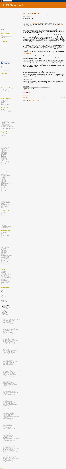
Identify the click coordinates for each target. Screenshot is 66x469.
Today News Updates (5, 202)
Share (24, 89)
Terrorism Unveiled (5, 235)
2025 (3, 288)
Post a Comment (26, 95)
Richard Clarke (4, 279)
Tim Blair (3, 199)
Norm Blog (3, 173)
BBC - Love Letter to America (8, 390)
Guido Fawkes (4, 153)
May (4, 312)
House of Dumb (4, 221)
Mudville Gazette (4, 100)
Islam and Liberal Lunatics (7, 395)
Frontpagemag (4, 151)
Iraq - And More (5, 429)
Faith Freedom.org (5, 256)
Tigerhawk (3, 198)
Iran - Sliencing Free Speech (8, 360)
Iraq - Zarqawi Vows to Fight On (8, 371)
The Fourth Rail (4, 193)
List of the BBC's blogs (5, 161)
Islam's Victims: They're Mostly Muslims (10, 404)
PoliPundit (3, 178)
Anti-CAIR (3, 253)
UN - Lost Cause (6, 445)
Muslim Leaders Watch (5, 265)
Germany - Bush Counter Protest (8, 449)
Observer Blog (5, 334)
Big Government (4, 136)
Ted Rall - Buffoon (6, 349)
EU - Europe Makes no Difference (9, 400)
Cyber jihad (5, 393)
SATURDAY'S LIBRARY (7, 405)
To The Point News (5, 201)
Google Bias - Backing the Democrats (9, 450)
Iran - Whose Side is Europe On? (9, 339)
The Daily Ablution (4, 214)
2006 (3, 301)
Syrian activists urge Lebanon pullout (9, 351)
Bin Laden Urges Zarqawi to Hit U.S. (9, 317)
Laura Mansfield (4, 258)
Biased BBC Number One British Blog (9, 389)
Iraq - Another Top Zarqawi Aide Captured (10, 343)
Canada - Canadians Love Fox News (9, 396)
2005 (3, 302)
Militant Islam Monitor (5, 243)
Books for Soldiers (4, 90)
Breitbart (2, 139)
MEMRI (2, 244)
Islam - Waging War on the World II (9, 457)
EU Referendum (4, 148)
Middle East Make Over (7, 322)
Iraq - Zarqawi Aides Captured (8, 419)
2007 (3, 300)
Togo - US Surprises (6, 369)
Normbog (25, 20)
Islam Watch (3, 252)
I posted (30, 15)
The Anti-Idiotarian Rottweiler (7, 190)
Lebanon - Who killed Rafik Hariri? (9, 352)
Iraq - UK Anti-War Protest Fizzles (9, 440)
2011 (3, 295)
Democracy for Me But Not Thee (8, 353)
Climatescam (3, 140)
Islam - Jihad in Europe (7, 324)
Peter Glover (3, 225)
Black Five (3, 101)
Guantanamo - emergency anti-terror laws (10, 329)
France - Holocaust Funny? (8, 347)
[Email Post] (33, 88)
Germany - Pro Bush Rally (7, 359)
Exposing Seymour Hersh (6, 274)
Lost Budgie (3, 248)
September (5, 307)
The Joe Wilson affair (5, 273)
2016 (3, 290)
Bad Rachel (3, 135)
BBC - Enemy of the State (7, 425)
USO (2, 93)
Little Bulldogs (4, 251)
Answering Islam (4, 246)
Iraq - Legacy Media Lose (31, 13)
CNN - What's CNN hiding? (8, 436)
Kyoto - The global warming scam (9, 413)
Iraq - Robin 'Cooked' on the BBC (9, 452)
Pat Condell (3, 176)
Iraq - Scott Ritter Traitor (7, 427)
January (5, 462)
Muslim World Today (5, 257)
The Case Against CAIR (6, 119)
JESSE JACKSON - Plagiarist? (8, 366)
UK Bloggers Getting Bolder (8, 442)
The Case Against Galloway (6, 120)
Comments (5, 37)
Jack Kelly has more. (27, 53)
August (4, 308)
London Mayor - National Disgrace (9, 363)
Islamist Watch (4, 250)
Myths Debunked (4, 121)
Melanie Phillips (4, 215)
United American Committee (6, 255)
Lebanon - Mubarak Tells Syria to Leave (10, 350)
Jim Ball (2, 249)
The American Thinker (5, 189)
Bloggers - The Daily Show (7, 415)
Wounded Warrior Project (6, 94)
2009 (3, 297)
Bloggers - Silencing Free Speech (9, 428)
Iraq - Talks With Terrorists (7, 401)
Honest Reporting (4, 220)
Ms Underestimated (5, 170)
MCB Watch (3, 245)
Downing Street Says (5, 147)
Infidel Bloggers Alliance (6, 259)
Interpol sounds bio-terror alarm (8, 362)
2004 (3, 464)
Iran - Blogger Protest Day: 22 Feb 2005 (10, 402)
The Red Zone (4, 237)
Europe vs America (6, 365)
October (5, 306)
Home (44, 97)
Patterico (3, 177)
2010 (3, 296)
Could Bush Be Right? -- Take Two (9, 342)
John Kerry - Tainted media (7, 332)
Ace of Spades (4, 134)
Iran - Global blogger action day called (9, 375)
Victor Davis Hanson (5, 205)
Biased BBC (3, 212)
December (5, 304)
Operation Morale (4, 92)
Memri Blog (3, 260)
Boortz (2, 138)
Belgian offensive (6, 354)
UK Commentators (5, 204)
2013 (3, 292)
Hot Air (2, 155)
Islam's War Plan (4, 118)
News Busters (4, 172)
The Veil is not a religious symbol (8, 128)
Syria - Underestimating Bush (8, 435)
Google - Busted (6, 437)
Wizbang (3, 207)
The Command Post (5, 192)
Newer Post (25, 97)
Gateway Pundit (4, 152)
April (4, 313)
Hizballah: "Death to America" (8, 364)
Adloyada (3, 223)
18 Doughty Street (4, 227)
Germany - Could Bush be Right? (9, 348)
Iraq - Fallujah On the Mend (8, 434)
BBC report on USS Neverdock (7, 126)
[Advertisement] (9, 19)
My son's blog (4, 171)
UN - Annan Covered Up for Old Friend (9, 377)
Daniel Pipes (3, 238)
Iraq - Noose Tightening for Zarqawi (9, 394)
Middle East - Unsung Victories (8, 423)
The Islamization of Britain (6, 124)
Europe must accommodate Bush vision (10, 384)
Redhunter (3, 182)
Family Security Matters (6, 262)
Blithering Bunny (4, 216)
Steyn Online (3, 188)
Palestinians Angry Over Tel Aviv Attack (9, 333)
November (5, 305)
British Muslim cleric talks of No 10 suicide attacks (11, 387)
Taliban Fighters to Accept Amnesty (9, 372)
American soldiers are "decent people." (10, 431)
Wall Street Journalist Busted (8, 382)
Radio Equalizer (4, 180)
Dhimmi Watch (4, 240)
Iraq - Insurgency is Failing (7, 381)
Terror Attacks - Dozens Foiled (8, 418)
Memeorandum (4, 164)
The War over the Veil (5, 281)
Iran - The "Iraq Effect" (7, 380)
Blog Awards (5, 430)
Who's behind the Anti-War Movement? (9, 117)
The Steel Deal (4, 194)
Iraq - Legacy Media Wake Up (8, 323)
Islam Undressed (4, 282)
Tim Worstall (3, 200)
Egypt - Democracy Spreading (8, 337)
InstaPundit (3, 157)
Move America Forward (5, 169)
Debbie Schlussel (4, 145)
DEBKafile (3, 146)
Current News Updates (5, 144)
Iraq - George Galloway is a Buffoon (9, 409)
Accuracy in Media (4, 133)
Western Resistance (5, 247)
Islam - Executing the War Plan (8, 453)
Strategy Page (4, 102)
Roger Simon (3, 184)
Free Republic (4, 150)
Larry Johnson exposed (6, 277)
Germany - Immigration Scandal (8, 341)
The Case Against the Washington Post (9, 114)
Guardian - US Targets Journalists (9, 443)
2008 (3, 299)
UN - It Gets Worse (6, 318)
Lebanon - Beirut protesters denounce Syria (10, 392)
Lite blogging (5, 327)
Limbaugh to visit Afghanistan (8, 414)
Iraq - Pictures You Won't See (8, 412)
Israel (2, 278)
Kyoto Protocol (5, 385)
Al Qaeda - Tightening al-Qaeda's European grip (11, 370)
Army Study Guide (4, 89)
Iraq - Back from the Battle (7, 447)
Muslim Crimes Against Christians (8, 122)
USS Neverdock (13, 5)
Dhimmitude (3, 271)
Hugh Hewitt (3, 156)
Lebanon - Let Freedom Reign (8, 320)
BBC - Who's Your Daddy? (7, 321)
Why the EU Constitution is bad (8, 383)
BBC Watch (3, 217)
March (4, 314)
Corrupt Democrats (5, 276)
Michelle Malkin (4, 167)
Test (3, 331)
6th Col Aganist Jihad (5, 242)
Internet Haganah (4, 239)
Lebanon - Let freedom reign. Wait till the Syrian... (11, 319)
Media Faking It (4, 123)
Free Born (3, 149)
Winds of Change (4, 206)
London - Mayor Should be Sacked (9, 455)
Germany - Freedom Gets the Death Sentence (11, 340)
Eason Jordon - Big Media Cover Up (9, 433)
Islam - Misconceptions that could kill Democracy (11, 397)
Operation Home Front (5, 91)
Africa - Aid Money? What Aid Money (9, 456)
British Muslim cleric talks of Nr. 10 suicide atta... (11, 386)
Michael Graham (4, 165)
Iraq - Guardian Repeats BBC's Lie (9, 461)
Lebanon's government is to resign (9, 328)
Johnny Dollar (4, 158)
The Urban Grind (4, 197)
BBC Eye (3, 224)
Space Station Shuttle (5, 187)
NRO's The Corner (5, 174)
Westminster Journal (5, 264)
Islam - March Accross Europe (8, 460)
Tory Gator (3, 203)
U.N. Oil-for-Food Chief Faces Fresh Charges (11, 448)
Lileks (2, 160)
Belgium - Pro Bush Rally (7, 344)
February (5, 315)
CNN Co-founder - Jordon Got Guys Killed (10, 451)
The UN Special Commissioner (7, 218)
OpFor (2, 103)
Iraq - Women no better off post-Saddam (10, 379)
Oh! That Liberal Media (5, 175)
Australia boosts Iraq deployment (9, 373)
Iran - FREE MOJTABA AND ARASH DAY (10, 376)
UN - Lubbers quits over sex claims (9, 391)
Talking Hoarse (4, 213)
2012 (3, 294)
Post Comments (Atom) (34, 100)
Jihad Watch (3, 232)
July (4, 310)
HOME (2, 29)
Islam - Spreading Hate (7, 424)
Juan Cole (3, 272)
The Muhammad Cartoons (6, 125)
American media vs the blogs (8, 406)
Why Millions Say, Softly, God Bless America (10, 446)
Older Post (63, 97)
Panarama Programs (5, 283)
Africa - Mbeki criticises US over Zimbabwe (10, 361)
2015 (3, 291)
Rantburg (3, 236)
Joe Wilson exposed (5, 275)
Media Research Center (6, 162)
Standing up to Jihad (5, 261)
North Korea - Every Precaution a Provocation (11, 458)
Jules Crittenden (4, 159)
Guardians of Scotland (5, 263)
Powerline (3, 179)
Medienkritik (3, 163)
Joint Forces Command (6, 104)
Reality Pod (3, 181)
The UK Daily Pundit (5, 196)
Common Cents (4, 142)
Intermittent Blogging (6, 338)
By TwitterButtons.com (6, 70)
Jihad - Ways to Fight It (7, 421)
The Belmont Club (4, 191)
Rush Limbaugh (4, 185)
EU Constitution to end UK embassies (9, 411)
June (4, 311)
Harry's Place (3, 154)
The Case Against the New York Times (9, 113)
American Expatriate (5, 222)
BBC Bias (4, 426)
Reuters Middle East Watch (6, 183)
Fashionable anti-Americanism (8, 459)
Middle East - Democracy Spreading (9, 374)
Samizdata (3, 186)
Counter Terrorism (4, 233)
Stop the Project (4, 254)
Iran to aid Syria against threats (8, 441)
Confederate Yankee (5, 143)
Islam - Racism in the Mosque (8, 403)
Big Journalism (4, 137)
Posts (4, 35)
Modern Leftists (4, 280)
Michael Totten (4, 166)
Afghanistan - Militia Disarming (8, 420)
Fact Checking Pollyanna (6, 226)
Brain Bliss (2, 468)
